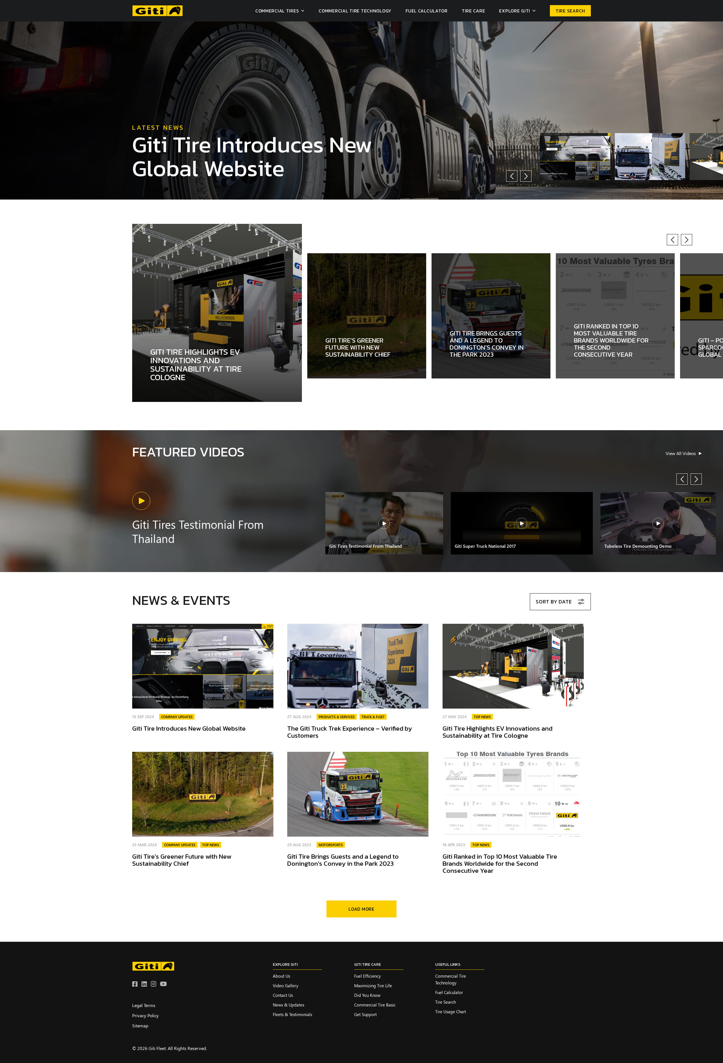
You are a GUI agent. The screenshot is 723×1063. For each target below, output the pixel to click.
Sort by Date (554, 601)
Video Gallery (285, 985)
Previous (511, 176)
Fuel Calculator (427, 10)
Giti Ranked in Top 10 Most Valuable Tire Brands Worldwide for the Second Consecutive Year (500, 863)
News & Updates (288, 1005)
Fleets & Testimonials (292, 1014)
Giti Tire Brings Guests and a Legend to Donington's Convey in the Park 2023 (343, 860)
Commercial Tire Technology (355, 10)
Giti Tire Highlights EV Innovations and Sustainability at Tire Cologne (497, 732)
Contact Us (283, 995)
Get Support (365, 1014)
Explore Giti (514, 10)
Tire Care (473, 10)
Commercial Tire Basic (375, 1005)
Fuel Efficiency (367, 976)
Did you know (367, 995)
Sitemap (140, 1026)
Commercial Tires (277, 10)
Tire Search (445, 1002)
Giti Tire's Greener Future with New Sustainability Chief (181, 860)
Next (526, 176)
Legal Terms (143, 1005)
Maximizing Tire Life (373, 985)
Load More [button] (361, 909)
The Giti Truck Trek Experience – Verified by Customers (349, 732)
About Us (281, 976)
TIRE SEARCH (570, 10)
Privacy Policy (145, 1015)
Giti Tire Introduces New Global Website (252, 156)
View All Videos (681, 453)
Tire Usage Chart (450, 1011)
